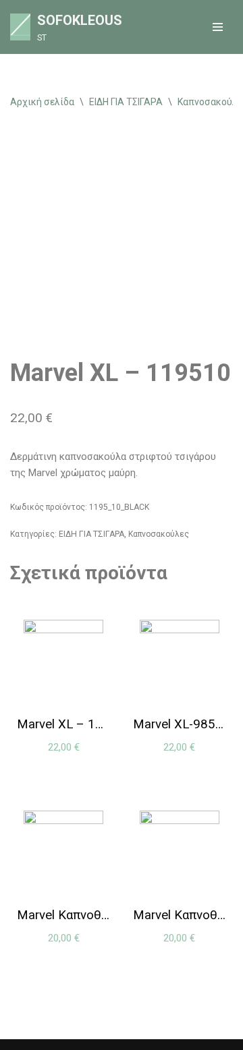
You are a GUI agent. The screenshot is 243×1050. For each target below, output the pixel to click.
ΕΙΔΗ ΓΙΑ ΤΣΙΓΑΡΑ (126, 101)
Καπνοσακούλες (158, 534)
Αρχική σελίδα (42, 101)
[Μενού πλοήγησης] (217, 27)
